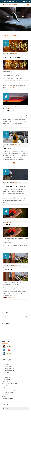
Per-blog (4, 385)
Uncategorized (6, 398)
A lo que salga (9, 269)
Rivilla (5, 53)
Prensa (6, 394)
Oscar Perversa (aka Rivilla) (10, 4)
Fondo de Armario (7, 366)
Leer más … (12, 87)
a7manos (4, 364)
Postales (6, 377)
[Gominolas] (15, 213)
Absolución (8, 111)
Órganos (7, 148)
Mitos (5, 373)
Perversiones (7, 392)
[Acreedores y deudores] (15, 174)
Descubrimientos (8, 390)
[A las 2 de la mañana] (15, 45)
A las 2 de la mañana (12, 57)
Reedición (6, 379)
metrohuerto (5, 381)
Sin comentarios (7, 146)
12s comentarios (7, 54)
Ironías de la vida (16, 53)
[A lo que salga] (15, 257)
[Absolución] (15, 99)
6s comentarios (7, 267)
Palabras (6, 375)
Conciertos (7, 388)
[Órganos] (15, 137)
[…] (7, 125)
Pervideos (4, 396)
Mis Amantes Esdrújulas (8, 383)
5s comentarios (7, 108)
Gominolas (8, 225)
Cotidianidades (16, 107)
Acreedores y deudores (14, 186)
